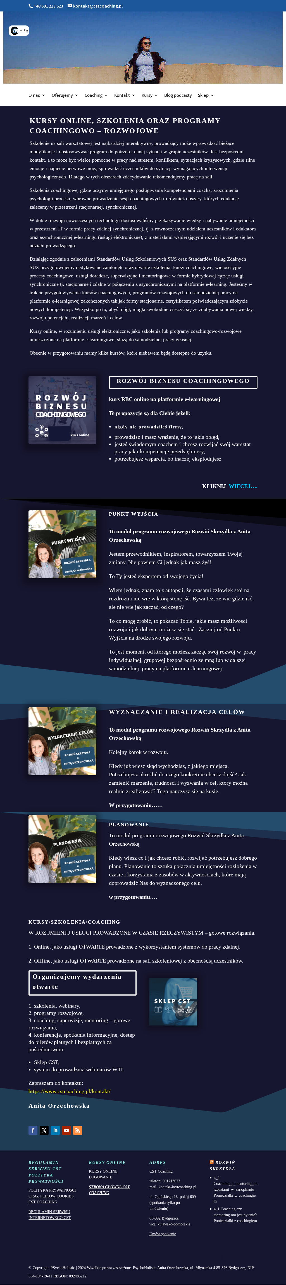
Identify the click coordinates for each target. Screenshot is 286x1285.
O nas (34, 95)
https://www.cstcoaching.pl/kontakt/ (69, 1091)
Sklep (203, 95)
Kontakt (122, 95)
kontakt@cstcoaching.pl (177, 1187)
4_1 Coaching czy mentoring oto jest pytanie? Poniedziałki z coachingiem (235, 1215)
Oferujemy (62, 95)
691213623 (171, 1181)
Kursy (147, 95)
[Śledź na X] (44, 1130)
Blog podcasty (178, 95)
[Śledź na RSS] (77, 1130)
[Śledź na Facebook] (32, 1130)
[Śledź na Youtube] (66, 1130)
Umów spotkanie (162, 1234)
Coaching (94, 95)
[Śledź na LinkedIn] (55, 1130)
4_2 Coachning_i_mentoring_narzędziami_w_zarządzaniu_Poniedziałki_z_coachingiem (235, 1189)
